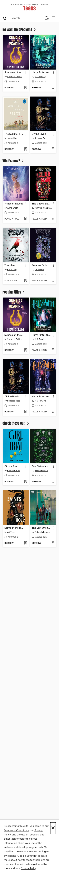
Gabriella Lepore (42, 532)
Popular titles (12, 292)
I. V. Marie (39, 269)
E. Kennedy (12, 269)
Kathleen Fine (13, 470)
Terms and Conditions (16, 830)
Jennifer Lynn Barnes (44, 208)
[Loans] (47, 19)
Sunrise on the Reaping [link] (14, 72)
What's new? (11, 160)
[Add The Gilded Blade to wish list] (53, 219)
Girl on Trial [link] (10, 466)
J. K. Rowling (40, 76)
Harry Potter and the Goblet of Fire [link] (41, 72)
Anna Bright (12, 208)
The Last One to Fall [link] (41, 528)
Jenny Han (12, 138)
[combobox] (23, 18)
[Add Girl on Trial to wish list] (25, 481)
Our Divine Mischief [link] (41, 466)
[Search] (4, 18)
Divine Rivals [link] (39, 134)
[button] (25, 72)
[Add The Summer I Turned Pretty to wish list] (25, 149)
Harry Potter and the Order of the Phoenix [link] (41, 396)
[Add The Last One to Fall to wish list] (53, 543)
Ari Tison (11, 532)
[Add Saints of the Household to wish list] (25, 543)
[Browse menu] (53, 18)
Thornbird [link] (10, 265)
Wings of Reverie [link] (13, 203)
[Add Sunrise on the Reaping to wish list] (25, 88)
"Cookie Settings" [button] (27, 855)
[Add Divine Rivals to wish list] (53, 149)
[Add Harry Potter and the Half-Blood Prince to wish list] (53, 350)
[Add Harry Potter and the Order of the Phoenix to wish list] (53, 412)
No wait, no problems (17, 29)
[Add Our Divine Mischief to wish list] (53, 481)
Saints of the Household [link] (14, 528)
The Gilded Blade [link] (41, 203)
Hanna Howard (41, 470)
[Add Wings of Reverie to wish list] (25, 219)
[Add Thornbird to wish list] (25, 280)
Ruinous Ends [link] (39, 265)
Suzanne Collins (14, 76)
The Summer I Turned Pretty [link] (14, 134)
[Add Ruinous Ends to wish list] (53, 280)
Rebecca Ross (41, 138)
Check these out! (14, 423)
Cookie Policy (28, 868)
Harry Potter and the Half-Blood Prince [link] (41, 335)
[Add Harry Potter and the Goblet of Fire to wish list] (53, 88)
